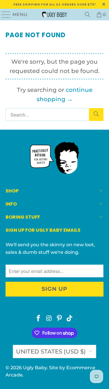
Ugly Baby (35, 367)
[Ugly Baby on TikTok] (69, 318)
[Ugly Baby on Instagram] (49, 318)
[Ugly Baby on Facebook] (38, 318)
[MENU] (3, 14)
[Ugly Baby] (54, 14)
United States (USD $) (51, 351)
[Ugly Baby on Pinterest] (59, 318)
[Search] (87, 14)
